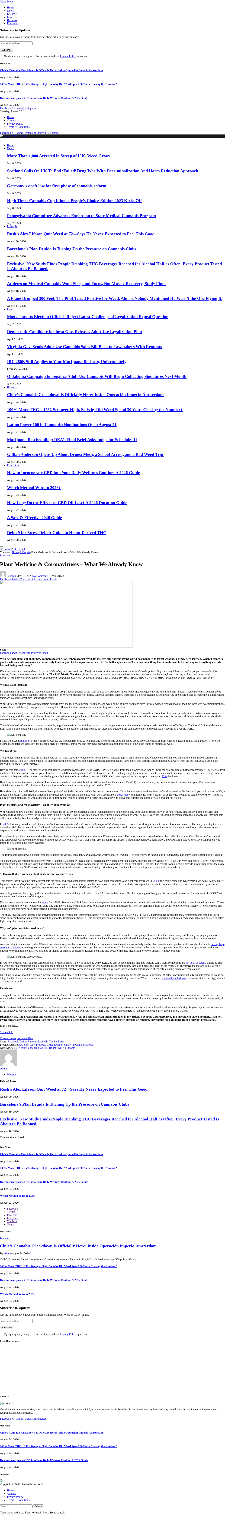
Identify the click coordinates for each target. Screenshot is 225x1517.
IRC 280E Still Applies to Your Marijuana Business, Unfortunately (66, 361)
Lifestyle (12, 13)
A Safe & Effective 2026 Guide (34, 517)
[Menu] (1, 546)
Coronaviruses (8, 1038)
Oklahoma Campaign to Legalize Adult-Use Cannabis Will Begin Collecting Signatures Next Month (97, 376)
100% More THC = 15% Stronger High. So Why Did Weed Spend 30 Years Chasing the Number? (58, 84)
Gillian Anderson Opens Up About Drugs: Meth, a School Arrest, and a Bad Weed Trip (85, 454)
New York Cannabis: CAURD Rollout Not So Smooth (44, 1047)
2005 (6, 824)
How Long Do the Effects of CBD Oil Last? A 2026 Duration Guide (67, 502)
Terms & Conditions (18, 126)
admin (13, 575)
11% (164, 776)
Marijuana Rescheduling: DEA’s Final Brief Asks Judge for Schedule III (72, 439)
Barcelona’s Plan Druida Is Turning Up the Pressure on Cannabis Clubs (71, 249)
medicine (22, 1038)
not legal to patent (195, 962)
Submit (38, 1506)
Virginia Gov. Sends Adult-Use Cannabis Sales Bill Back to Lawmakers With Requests (84, 346)
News (10, 10)
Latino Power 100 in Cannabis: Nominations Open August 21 (62, 424)
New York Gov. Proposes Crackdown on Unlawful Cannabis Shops (55, 1044)
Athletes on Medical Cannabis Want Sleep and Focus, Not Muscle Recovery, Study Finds (86, 283)
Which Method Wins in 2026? (34, 487)
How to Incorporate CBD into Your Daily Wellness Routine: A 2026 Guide (44, 98)
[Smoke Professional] (12, 135)
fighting (24, 740)
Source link (6, 1032)
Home (10, 7)
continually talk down (174, 978)
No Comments (40, 575)
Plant (30, 1038)
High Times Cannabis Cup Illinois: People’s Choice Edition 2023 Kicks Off (74, 200)
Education (12, 23)
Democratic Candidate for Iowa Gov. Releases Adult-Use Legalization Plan (74, 331)
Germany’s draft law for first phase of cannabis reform (56, 186)
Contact (11, 120)
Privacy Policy (68, 56)
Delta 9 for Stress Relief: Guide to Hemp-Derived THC (56, 532)
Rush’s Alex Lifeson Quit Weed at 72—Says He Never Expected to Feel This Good (81, 234)
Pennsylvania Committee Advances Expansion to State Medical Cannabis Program (81, 215)
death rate (122, 794)
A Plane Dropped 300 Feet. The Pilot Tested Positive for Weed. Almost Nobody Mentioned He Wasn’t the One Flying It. (114, 298)
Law (9, 17)
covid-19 (24, 769)
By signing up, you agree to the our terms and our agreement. (46, 56)
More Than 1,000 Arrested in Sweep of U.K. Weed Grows (58, 156)
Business (12, 20)
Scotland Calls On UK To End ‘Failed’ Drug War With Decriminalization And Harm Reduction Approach (102, 171)
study (45, 902)
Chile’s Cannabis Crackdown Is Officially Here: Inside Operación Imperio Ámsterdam (51, 70)
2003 (156, 880)
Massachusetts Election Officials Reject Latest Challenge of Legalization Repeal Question (87, 316)
